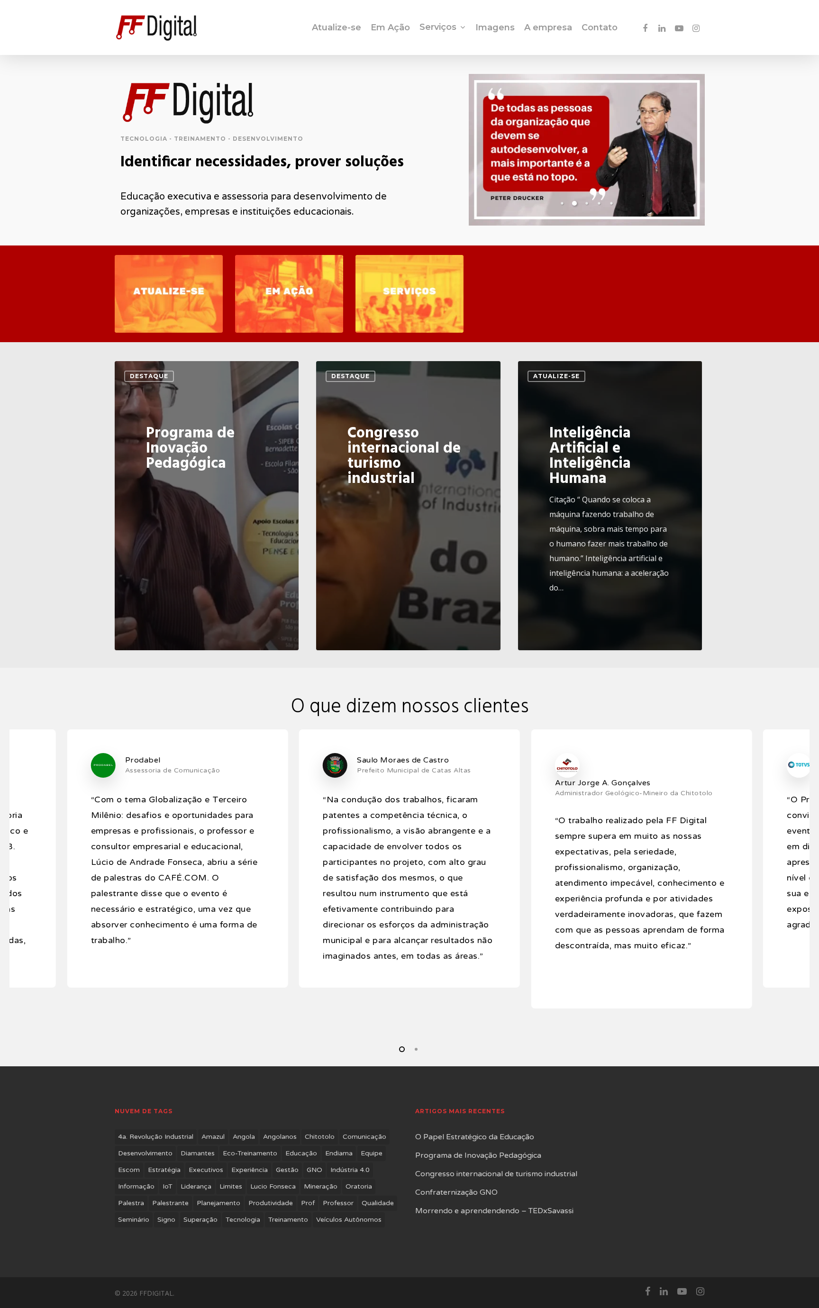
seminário (133, 1220)
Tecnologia (243, 1220)
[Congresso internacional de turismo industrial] (408, 505)
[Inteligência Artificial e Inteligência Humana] (610, 505)
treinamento (288, 1220)
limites (230, 1186)
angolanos (280, 1137)
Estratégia (164, 1170)
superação (200, 1220)
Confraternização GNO (456, 1192)
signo (166, 1220)
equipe (371, 1153)
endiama (339, 1153)
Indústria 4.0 (350, 1170)
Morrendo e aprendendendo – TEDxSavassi (494, 1211)
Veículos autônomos (349, 1220)
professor (338, 1203)
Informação (136, 1186)
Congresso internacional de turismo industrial (496, 1174)
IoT (168, 1186)
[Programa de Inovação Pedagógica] (207, 505)
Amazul (213, 1137)
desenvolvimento (145, 1153)
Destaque (149, 376)
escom (129, 1170)
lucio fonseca (273, 1186)
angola (244, 1137)
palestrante (170, 1203)
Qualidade (378, 1203)
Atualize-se (556, 376)
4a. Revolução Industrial (155, 1137)
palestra (131, 1203)
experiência (249, 1170)
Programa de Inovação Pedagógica (478, 1155)
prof (308, 1203)
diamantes (198, 1153)
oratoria (359, 1186)
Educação (301, 1153)
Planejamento (218, 1203)
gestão (287, 1170)
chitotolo (320, 1137)
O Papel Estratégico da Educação (474, 1137)
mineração (320, 1186)
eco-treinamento (250, 1153)
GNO (314, 1170)
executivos (206, 1170)
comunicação (364, 1137)
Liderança (196, 1186)
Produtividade (270, 1203)
